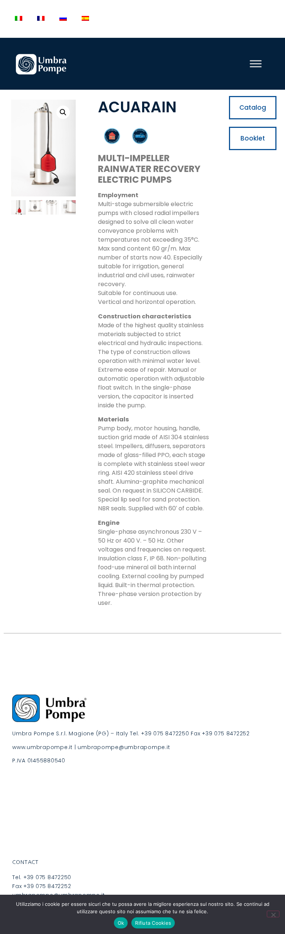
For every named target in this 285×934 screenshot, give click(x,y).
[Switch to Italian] (18, 18)
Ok (121, 923)
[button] (63, 112)
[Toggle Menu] (256, 63)
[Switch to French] (41, 18)
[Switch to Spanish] (85, 18)
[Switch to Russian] (63, 18)
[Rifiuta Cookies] (273, 914)
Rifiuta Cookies (153, 923)
